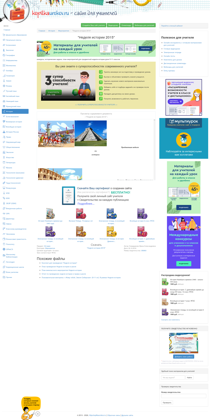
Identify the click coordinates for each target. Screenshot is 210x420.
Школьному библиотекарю (12, 255)
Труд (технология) (13, 183)
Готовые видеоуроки (172, 48)
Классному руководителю (16, 229)
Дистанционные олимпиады (175, 63)
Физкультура (11, 188)
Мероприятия (63, 30)
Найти (189, 377)
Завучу (8, 223)
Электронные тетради (172, 52)
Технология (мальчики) (15, 172)
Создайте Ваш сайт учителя (94, 25)
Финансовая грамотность (16, 239)
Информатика (11, 60)
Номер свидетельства (170, 392)
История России (12, 132)
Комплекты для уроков (173, 59)
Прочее (9, 277)
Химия (8, 81)
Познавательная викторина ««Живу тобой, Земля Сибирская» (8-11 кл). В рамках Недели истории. (81, 277)
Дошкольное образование (16, 35)
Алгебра (9, 70)
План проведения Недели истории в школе (59, 266)
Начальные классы (13, 40)
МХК (8, 198)
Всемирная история (14, 121)
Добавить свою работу (184, 356)
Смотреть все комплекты (170, 319)
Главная (7, 29)
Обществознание (13, 147)
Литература (10, 162)
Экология (9, 152)
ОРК (7, 213)
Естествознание (12, 116)
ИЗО (8, 193)
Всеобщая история (13, 126)
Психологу (10, 244)
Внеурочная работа (14, 208)
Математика (11, 65)
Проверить (167, 402)
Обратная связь (113, 415)
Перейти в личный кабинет (172, 25)
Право (8, 137)
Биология (10, 50)
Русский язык (11, 91)
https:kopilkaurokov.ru (97, 415)
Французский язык (13, 106)
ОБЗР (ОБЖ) (11, 203)
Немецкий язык (12, 101)
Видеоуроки (113, 25)
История (9, 111)
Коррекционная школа (15, 267)
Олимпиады (126, 25)
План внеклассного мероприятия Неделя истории (62, 270)
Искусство (10, 157)
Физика (9, 86)
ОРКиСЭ (9, 249)
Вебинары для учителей (144, 25)
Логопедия (10, 262)
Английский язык (12, 96)
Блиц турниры (169, 70)
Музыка (9, 167)
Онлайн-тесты (169, 56)
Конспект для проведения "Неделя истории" (59, 263)
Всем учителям (12, 272)
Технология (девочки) (14, 178)
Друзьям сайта (127, 415)
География (10, 55)
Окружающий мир (13, 142)
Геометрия (10, 75)
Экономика (10, 234)
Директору (10, 218)
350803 (143, 250)
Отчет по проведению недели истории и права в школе (64, 274)
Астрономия (11, 45)
